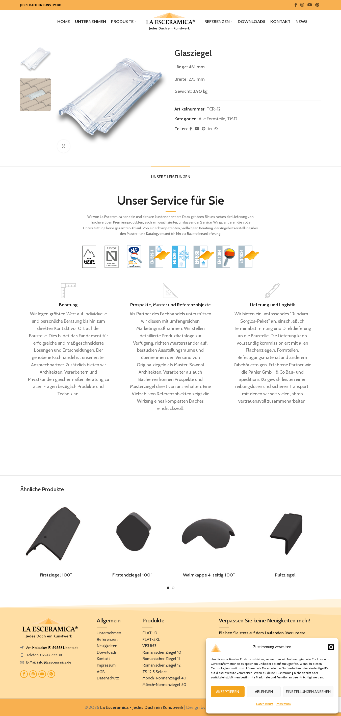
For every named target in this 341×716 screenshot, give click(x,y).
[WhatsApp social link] (216, 128)
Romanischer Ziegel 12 (161, 665)
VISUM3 (149, 645)
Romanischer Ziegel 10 (161, 652)
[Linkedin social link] (210, 128)
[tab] (170, 174)
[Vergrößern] (63, 146)
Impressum (283, 704)
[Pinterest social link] (317, 5)
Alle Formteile (212, 119)
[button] (330, 646)
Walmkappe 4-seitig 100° (209, 575)
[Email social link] (197, 128)
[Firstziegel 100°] (56, 534)
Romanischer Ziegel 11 (161, 658)
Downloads (107, 652)
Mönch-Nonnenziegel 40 (164, 678)
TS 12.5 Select (154, 671)
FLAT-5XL (151, 639)
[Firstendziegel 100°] (132, 534)
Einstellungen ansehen (308, 692)
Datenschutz (264, 704)
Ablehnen (264, 692)
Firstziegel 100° (56, 575)
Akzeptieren (227, 692)
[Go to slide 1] (168, 588)
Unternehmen (109, 632)
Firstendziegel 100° (132, 575)
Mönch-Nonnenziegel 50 (164, 684)
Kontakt (103, 658)
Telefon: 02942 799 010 (45, 655)
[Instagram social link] (302, 5)
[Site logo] (170, 21)
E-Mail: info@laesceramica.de (48, 662)
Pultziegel (285, 575)
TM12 (232, 119)
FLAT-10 (149, 632)
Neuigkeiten (107, 645)
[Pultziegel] (285, 534)
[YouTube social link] (309, 5)
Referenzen (107, 639)
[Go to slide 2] (173, 588)
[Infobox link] (68, 340)
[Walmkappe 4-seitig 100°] (209, 534)
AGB (101, 671)
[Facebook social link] (296, 5)
